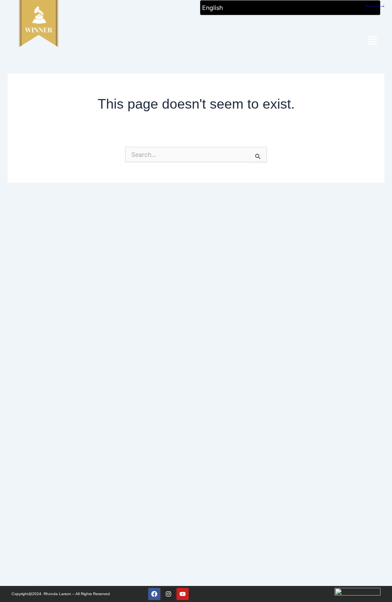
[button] (373, 41)
